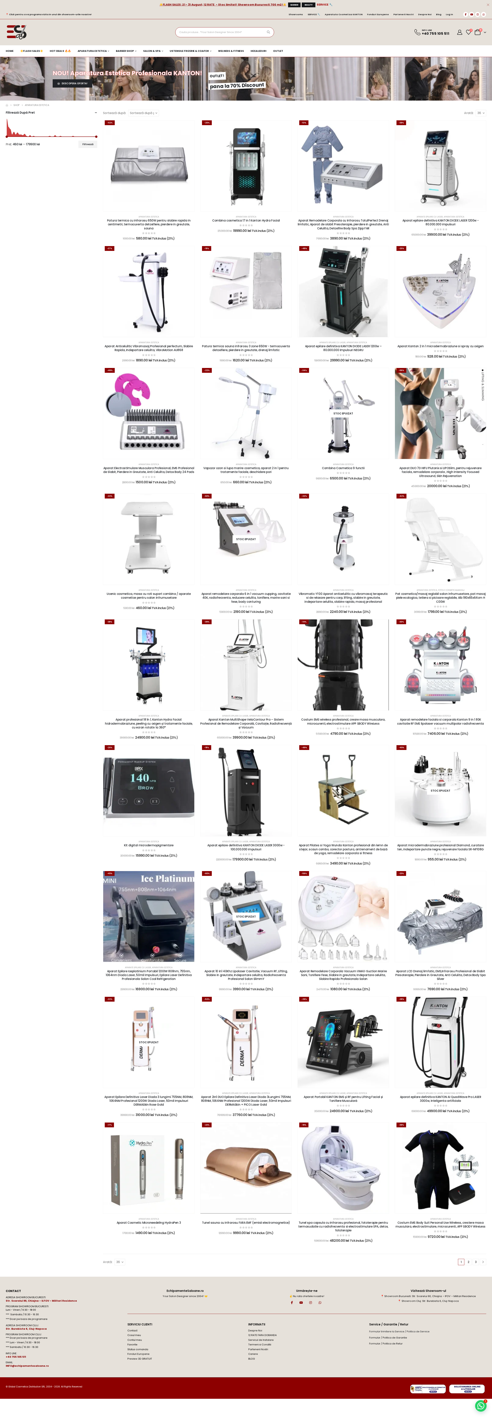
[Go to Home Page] (7, 105)
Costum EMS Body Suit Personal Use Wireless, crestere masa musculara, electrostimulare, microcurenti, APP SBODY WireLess (440, 1225)
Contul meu (134, 1340)
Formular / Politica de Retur (386, 1343)
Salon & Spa (152, 51)
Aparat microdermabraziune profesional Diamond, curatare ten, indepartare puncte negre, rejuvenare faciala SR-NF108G (440, 847)
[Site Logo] (16, 32)
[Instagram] (477, 14)
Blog (438, 14)
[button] (481, 1406)
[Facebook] (465, 14)
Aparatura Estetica (92, 51)
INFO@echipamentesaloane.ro (27, 1366)
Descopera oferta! (74, 83)
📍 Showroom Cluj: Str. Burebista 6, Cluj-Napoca (428, 1301)
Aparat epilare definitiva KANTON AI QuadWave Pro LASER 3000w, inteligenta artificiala (440, 1099)
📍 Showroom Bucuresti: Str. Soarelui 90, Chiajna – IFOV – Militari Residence (428, 1296)
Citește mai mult (346, 455)
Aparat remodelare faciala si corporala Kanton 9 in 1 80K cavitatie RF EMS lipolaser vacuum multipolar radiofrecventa (440, 721)
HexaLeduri (258, 51)
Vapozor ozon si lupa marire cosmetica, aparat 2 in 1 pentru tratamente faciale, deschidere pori (246, 470)
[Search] (268, 32)
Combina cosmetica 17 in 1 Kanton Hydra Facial (246, 220)
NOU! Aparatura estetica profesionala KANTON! (127, 73)
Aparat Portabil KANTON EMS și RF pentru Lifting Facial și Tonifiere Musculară (343, 1099)
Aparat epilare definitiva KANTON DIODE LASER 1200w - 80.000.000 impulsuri (440, 222)
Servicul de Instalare (261, 1340)
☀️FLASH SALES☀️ (31, 51)
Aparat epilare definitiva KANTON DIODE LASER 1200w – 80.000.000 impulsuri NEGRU (343, 348)
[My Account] (460, 32)
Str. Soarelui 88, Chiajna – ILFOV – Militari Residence (41, 1301)
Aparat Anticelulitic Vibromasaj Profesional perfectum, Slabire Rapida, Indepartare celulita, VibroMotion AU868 (149, 348)
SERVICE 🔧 (324, 5)
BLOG (251, 1359)
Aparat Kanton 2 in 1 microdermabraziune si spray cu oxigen (440, 346)
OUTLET (278, 51)
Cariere (253, 1354)
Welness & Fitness (231, 51)
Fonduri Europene (378, 14)
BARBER (294, 4)
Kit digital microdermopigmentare (149, 845)
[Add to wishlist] (188, 126)
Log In (449, 14)
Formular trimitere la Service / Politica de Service (399, 1331)
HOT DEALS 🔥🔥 (60, 51)
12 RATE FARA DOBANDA (262, 1335)
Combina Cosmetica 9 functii (343, 468)
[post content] (148, 165)
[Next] (483, 1262)
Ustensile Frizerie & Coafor (189, 51)
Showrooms (296, 14)
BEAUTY (308, 4)
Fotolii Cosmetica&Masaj (451, 590)
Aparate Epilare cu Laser (430, 216)
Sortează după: (114, 113)
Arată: (469, 113)
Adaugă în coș (151, 207)
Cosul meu (134, 1335)
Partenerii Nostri (403, 14)
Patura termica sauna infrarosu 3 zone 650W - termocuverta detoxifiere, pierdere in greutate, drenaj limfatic (246, 348)
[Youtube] (471, 14)
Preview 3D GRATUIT (139, 1359)
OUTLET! (217, 76)
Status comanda (137, 1349)
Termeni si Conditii (259, 1344)
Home (9, 51)
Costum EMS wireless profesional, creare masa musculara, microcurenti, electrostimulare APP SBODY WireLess (343, 721)
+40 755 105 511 (16, 1357)
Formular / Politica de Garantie (388, 1337)
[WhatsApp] (483, 14)
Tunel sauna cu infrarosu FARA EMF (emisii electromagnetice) (246, 1223)
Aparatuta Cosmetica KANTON (343, 14)
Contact (132, 1330)
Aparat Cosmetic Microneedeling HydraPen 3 (149, 1223)
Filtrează (87, 144)
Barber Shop (125, 51)
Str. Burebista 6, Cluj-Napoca (26, 1329)
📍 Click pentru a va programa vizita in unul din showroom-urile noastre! (49, 14)
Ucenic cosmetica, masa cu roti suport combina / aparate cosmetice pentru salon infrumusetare (149, 596)
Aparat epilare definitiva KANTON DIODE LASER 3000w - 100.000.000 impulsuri (246, 847)
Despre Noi (424, 14)
